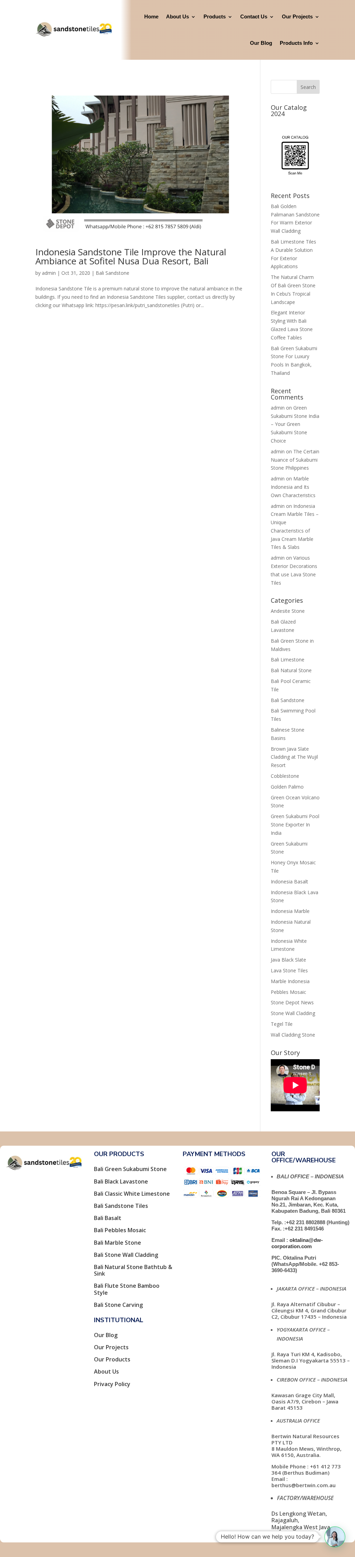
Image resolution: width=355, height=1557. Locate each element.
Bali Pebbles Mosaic (120, 1230)
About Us (177, 16)
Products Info (296, 43)
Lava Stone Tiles (289, 970)
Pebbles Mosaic (288, 992)
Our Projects (297, 16)
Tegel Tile (282, 1024)
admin (49, 273)
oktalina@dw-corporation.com (297, 1243)
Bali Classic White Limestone (132, 1193)
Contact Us (253, 16)
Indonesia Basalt (289, 881)
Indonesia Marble (290, 911)
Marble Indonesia (290, 981)
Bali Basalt (107, 1218)
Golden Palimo (287, 786)
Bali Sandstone (112, 273)
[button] (334, 1536)
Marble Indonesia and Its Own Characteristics (293, 487)
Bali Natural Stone (291, 670)
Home (151, 16)
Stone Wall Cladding (293, 1013)
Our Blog (261, 43)
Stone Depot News (292, 1002)
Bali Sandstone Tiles (121, 1206)
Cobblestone (285, 776)
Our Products (112, 1359)
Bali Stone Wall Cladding (126, 1255)
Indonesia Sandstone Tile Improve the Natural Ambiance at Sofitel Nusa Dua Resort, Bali (130, 256)
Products (215, 16)
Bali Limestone (287, 659)
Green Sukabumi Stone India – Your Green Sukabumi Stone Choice (295, 424)
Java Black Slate (288, 959)
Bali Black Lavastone (121, 1181)
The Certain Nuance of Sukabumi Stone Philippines (295, 459)
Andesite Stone (288, 611)
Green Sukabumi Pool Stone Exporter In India (295, 824)
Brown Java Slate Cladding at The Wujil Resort (294, 757)
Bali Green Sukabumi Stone (130, 1169)
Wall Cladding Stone (293, 1034)
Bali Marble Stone (117, 1242)
